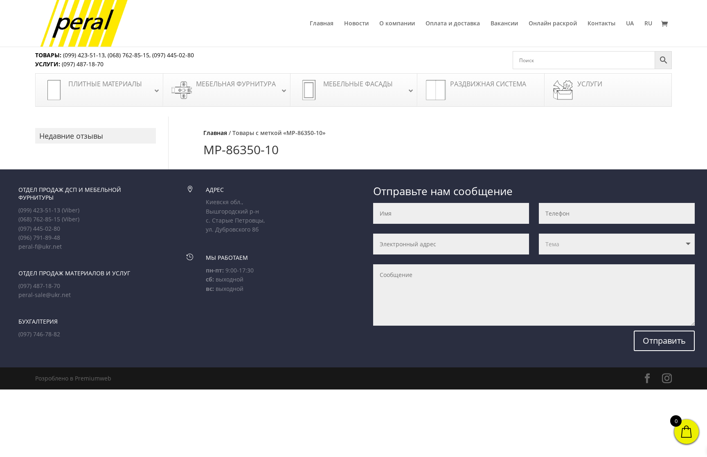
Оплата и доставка (453, 23)
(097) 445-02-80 (173, 55)
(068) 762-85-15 (128, 55)
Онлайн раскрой (553, 23)
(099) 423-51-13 (83, 55)
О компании (397, 23)
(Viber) (70, 210)
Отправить (664, 340)
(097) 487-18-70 (82, 64)
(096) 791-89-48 (39, 237)
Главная (321, 23)
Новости (356, 23)
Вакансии (504, 23)
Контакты (601, 23)
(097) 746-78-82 (39, 334)
